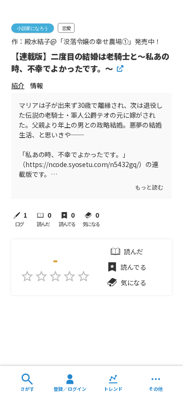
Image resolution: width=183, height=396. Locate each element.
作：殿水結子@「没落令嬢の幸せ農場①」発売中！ (86, 41)
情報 (36, 85)
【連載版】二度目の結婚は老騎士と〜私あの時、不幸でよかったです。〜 (90, 62)
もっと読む (149, 187)
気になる (133, 282)
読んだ (134, 251)
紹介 (17, 85)
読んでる (133, 267)
